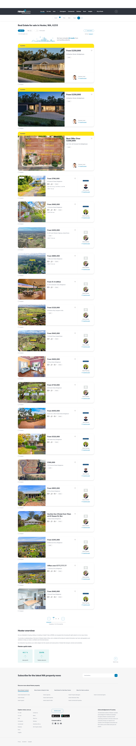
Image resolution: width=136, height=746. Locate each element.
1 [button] (53, 618)
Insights (90, 11)
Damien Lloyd (81, 76)
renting (34, 635)
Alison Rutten (85, 241)
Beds (69, 18)
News (34, 715)
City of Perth (100, 11)
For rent (49, 11)
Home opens (36, 31)
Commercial (71, 11)
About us (35, 718)
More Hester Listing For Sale (41, 690)
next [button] (63, 618)
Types (74, 18)
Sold (54, 11)
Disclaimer (24, 741)
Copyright (30, 741)
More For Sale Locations (83, 690)
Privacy (19, 741)
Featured (91, 34)
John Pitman (86, 190)
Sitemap (35, 721)
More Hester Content (23, 690)
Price (64, 18)
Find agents (63, 11)
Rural (84, 11)
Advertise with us (37, 724)
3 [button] (58, 618)
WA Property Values (37, 726)
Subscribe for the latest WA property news (39, 675)
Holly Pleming (85, 216)
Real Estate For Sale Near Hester (62, 690)
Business (79, 11)
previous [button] (49, 618)
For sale (42, 11)
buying (30, 635)
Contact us (35, 712)
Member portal (57, 710)
